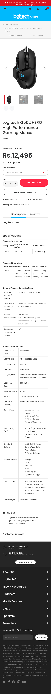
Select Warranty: (10, 167)
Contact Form (25, 562)
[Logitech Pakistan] (25, 17)
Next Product (38, 35)
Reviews (35, 214)
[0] (45, 9)
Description (18, 214)
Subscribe (41, 637)
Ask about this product (26, 192)
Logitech (6, 138)
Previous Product (14, 35)
